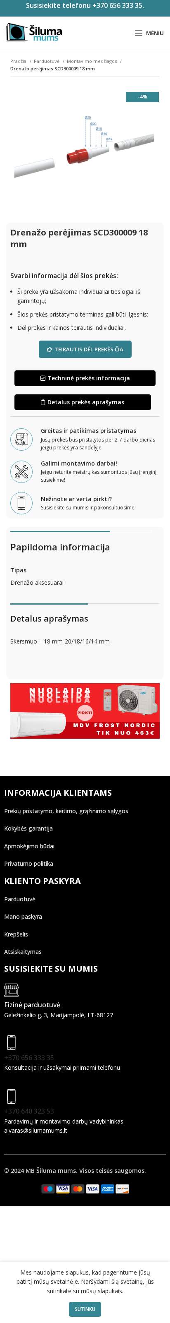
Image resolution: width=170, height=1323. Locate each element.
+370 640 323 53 (29, 1111)
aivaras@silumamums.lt (35, 1130)
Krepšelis (16, 934)
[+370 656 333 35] (11, 1042)
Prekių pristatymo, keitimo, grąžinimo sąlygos (66, 811)
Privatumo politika (28, 863)
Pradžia (19, 61)
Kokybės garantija (28, 828)
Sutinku (85, 1309)
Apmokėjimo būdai (29, 846)
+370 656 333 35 (29, 1057)
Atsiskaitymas (23, 952)
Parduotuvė (47, 61)
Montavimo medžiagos (92, 61)
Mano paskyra (23, 916)
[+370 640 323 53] (11, 1096)
